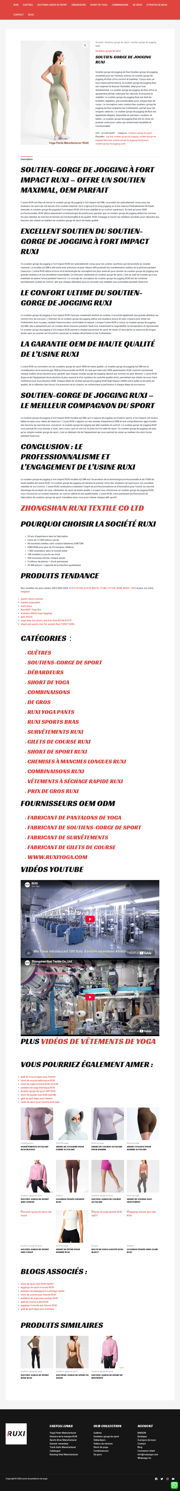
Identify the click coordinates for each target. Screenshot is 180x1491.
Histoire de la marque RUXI (63, 1436)
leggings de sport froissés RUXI (37, 1287)
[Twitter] (162, 1479)
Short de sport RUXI (57, 751)
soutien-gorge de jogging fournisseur (130, 140)
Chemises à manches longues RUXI (76, 761)
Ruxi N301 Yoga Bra (31, 609)
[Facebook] (156, 1479)
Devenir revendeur (59, 1443)
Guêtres (28, 5)
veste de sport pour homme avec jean (40, 1102)
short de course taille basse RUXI (38, 1080)
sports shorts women (32, 599)
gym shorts (26, 616)
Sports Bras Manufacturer (63, 1440)
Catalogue (55, 1451)
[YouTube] (173, 1479)
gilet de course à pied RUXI (34, 1302)
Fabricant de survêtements (67, 837)
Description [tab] (27, 159)
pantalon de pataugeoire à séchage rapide (42, 1291)
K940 (119, 588)
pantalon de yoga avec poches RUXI (39, 1298)
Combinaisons (120, 5)
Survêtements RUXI (55, 731)
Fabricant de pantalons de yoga (74, 817)
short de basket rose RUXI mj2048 (38, 1095)
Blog (31, 14)
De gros (137, 5)
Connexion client (146, 1451)
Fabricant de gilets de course (71, 847)
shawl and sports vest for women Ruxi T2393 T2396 (47, 624)
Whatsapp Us (144, 1458)
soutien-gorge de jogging (126, 136)
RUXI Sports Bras (53, 721)
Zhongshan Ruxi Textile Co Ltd (82, 508)
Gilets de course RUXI (59, 741)
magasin (25, 591)
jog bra (109, 136)
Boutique (142, 1436)
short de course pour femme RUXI (38, 1294)
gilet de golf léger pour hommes (37, 1309)
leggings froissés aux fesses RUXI (39, 1305)
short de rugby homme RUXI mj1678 (39, 1084)
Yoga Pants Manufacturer (63, 1433)
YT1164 (111, 588)
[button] (85, 45)
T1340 (103, 588)
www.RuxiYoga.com (57, 857)
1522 (133, 588)
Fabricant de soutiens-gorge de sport (84, 827)
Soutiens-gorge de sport (52, 5)
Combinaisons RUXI (55, 771)
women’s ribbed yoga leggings (36, 613)
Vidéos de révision (103, 1443)
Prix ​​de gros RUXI (53, 791)
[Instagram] (167, 1479)
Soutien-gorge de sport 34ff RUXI (38, 1091)
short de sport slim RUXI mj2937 (37, 1284)
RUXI (16, 5)
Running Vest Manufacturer (64, 1454)
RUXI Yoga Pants (50, 712)
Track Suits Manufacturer (63, 1447)
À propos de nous (157, 5)
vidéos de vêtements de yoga (98, 1041)
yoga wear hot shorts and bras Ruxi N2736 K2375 (46, 620)
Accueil (99, 42)
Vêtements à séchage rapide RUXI (75, 781)
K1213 (72, 588)
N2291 (126, 588)
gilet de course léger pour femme (38, 1077)
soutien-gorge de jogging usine (110, 144)
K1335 (80, 588)
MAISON (142, 1433)
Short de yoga (98, 5)
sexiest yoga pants (30, 602)
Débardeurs (79, 5)
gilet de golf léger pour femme (36, 1098)
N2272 (95, 588)
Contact (19, 14)
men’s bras (26, 606)
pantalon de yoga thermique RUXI (38, 1087)
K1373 (87, 588)
